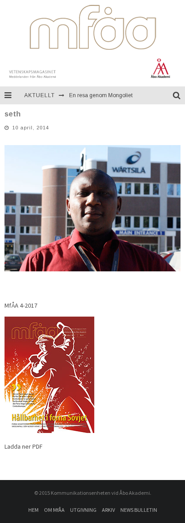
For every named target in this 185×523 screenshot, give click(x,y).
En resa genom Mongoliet (100, 95)
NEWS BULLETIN (138, 509)
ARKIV (108, 509)
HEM (33, 509)
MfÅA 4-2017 (20, 305)
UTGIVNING (83, 509)
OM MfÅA (54, 509)
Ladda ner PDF (23, 446)
